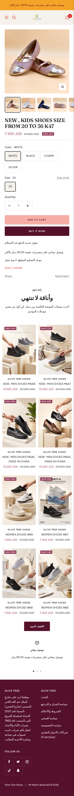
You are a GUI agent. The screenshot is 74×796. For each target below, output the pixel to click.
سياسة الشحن (49, 718)
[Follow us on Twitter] (18, 761)
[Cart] (67, 17)
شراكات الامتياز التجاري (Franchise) (54, 735)
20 (10, 186)
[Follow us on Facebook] (9, 761)
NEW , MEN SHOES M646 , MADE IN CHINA (19, 459)
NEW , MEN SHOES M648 (19, 384)
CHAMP (49, 156)
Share (8, 276)
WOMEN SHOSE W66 (54, 607)
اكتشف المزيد (37, 626)
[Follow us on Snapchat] (18, 770)
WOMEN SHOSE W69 (19, 534)
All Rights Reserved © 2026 (43, 784)
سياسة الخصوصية (51, 725)
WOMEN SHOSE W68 (19, 607)
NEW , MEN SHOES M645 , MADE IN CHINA (55, 459)
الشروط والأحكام (51, 711)
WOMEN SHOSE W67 (54, 534)
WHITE (12, 156)
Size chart (63, 177)
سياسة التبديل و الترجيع (54, 704)
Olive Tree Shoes (19, 379)
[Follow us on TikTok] (9, 770)
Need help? (62, 276)
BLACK (30, 156)
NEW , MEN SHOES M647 (55, 384)
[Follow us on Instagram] (26, 761)
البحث (44, 697)
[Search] (14, 17)
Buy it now (37, 231)
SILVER (13, 167)
